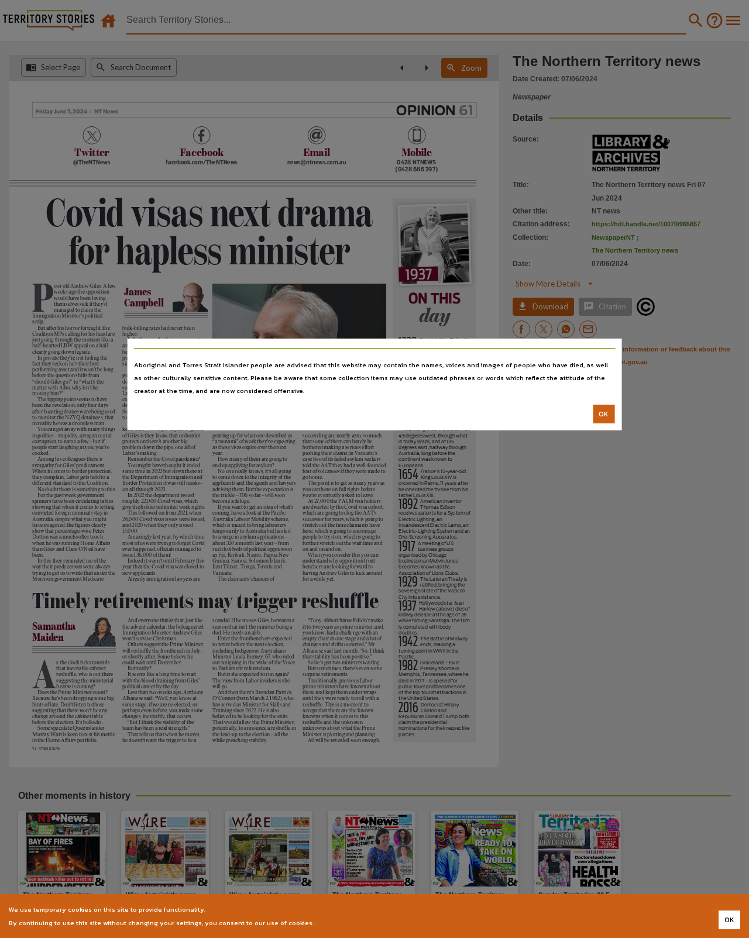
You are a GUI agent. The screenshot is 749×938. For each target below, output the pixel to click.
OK (604, 414)
